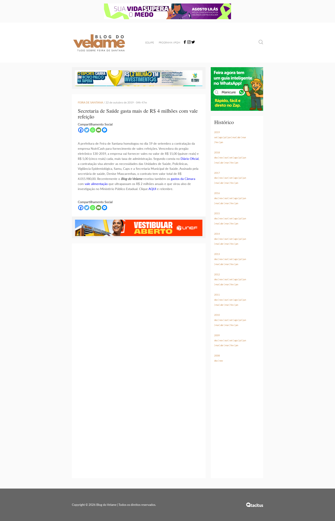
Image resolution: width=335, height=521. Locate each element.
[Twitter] (193, 42)
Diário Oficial (190, 159)
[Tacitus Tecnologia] (254, 505)
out (226, 157)
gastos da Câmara (183, 179)
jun (229, 137)
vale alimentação (96, 184)
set (215, 137)
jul (225, 137)
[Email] (98, 130)
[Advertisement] (237, 424)
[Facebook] (185, 42)
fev (217, 142)
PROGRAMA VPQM (169, 42)
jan (221, 142)
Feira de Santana (90, 102)
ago (220, 137)
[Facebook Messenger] (104, 130)
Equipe (149, 42)
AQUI (152, 189)
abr (239, 137)
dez (216, 157)
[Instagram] (189, 42)
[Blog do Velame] (99, 56)
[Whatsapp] (92, 130)
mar (244, 137)
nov (221, 157)
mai (234, 137)
